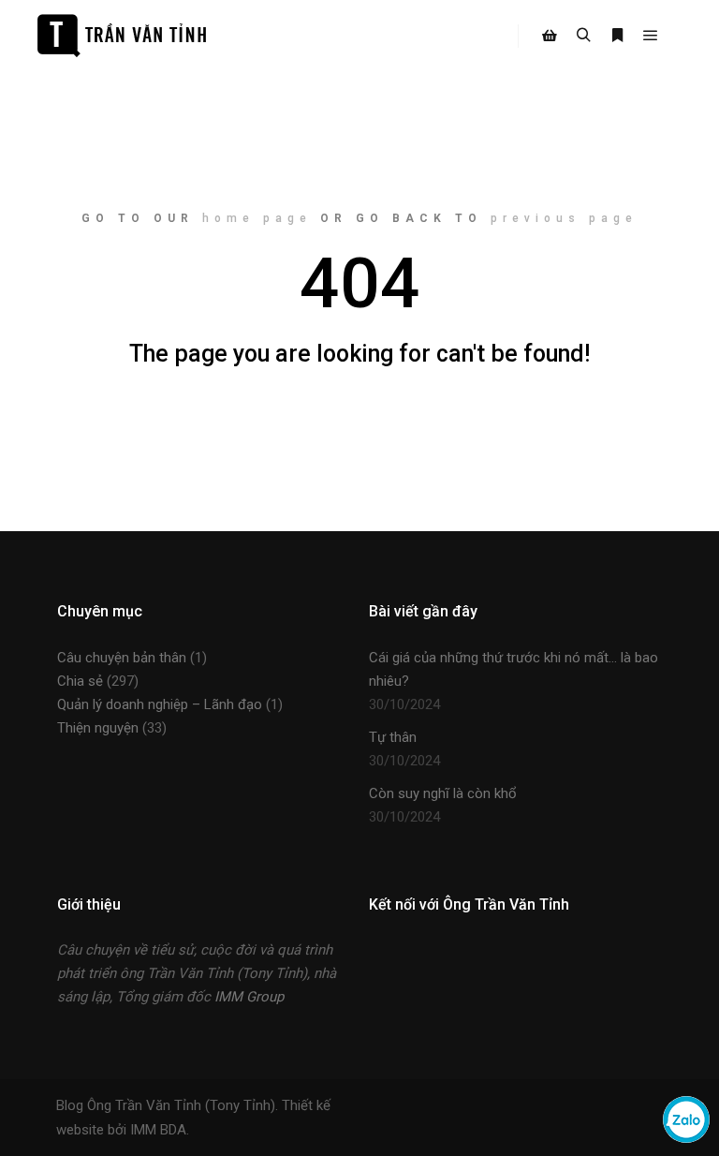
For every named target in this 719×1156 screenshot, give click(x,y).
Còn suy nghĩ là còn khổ (443, 793)
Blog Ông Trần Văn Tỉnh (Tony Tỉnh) (165, 1105)
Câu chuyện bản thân (121, 657)
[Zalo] (686, 1138)
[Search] (583, 35)
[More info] (617, 35)
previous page (564, 218)
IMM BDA (158, 1129)
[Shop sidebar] (549, 35)
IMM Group (249, 996)
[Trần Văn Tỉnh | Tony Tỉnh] (121, 35)
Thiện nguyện (98, 727)
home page (257, 218)
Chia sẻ (80, 681)
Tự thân (393, 737)
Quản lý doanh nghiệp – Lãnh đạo (159, 704)
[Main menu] (651, 35)
